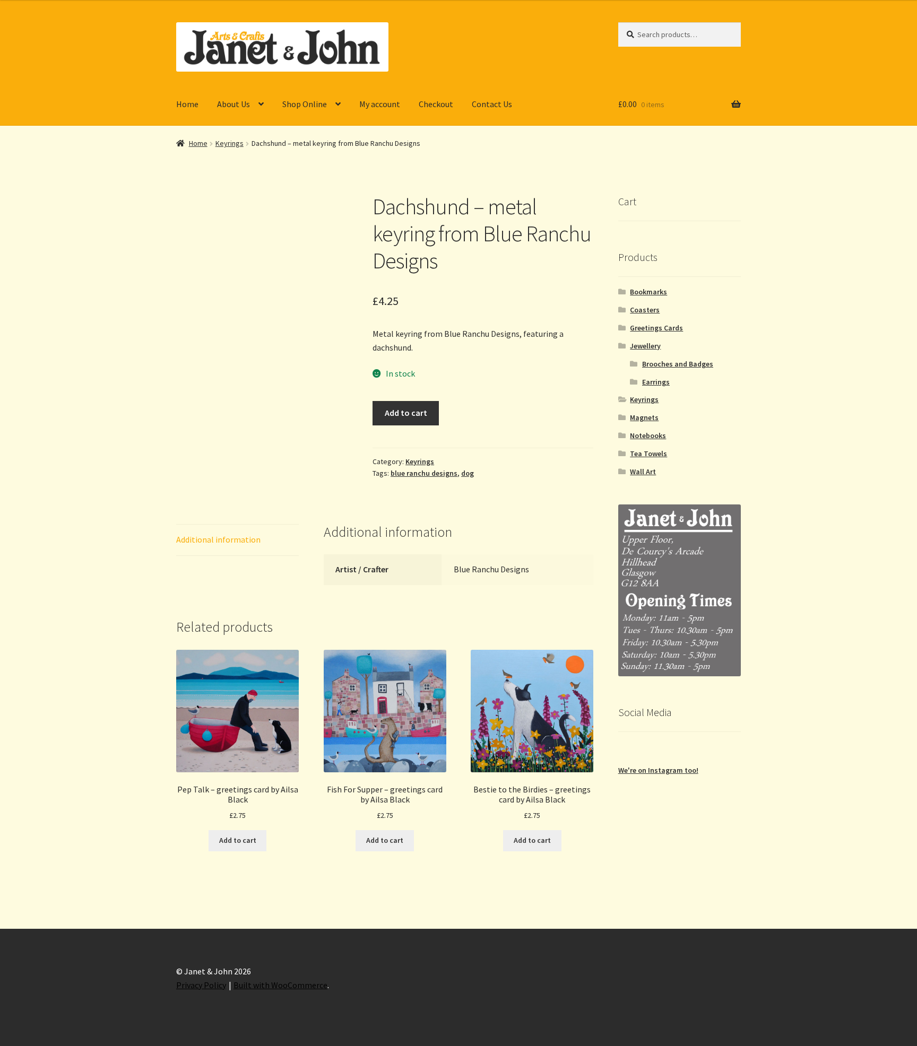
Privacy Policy (201, 985)
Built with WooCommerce (280, 985)
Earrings (656, 382)
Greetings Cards (656, 328)
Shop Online (304, 104)
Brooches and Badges (677, 364)
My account (379, 104)
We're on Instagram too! (658, 770)
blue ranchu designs (424, 473)
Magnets (644, 417)
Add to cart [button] (237, 840)
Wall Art (643, 471)
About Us (233, 104)
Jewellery (645, 346)
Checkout (436, 104)
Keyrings (229, 143)
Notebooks (648, 435)
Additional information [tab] (218, 539)
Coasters (645, 310)
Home (187, 104)
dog (467, 473)
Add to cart (406, 412)
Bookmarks (648, 292)
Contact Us (492, 104)
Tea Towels (648, 453)
